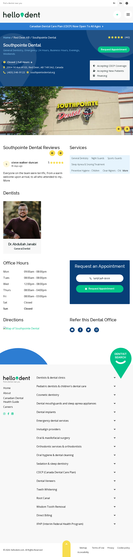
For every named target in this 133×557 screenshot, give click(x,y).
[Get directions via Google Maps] (33, 328)
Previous (119, 129)
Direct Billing (44, 515)
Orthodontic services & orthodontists (59, 446)
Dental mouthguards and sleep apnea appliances (66, 403)
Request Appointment (114, 49)
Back (117, 15)
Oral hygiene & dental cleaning (55, 455)
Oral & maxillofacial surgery (53, 438)
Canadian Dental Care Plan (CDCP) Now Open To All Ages (65, 26)
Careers (8, 407)
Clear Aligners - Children (114, 170)
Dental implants (46, 412)
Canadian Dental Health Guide (13, 400)
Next (127, 129)
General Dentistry (79, 158)
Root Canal (43, 498)
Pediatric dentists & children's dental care (61, 386)
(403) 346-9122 (15, 72)
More (15, 180)
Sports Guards (115, 158)
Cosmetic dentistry (47, 395)
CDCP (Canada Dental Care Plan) (56, 472)
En (121, 3)
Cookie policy (123, 547)
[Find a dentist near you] (12, 3)
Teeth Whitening (46, 489)
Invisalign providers (48, 429)
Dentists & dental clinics (50, 377)
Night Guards (97, 158)
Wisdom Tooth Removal (51, 506)
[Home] (21, 15)
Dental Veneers (45, 481)
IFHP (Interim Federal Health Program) (59, 524)
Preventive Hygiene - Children (85, 170)
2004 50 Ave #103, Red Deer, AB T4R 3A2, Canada (34, 67)
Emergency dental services (52, 420)
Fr (114, 3)
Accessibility (83, 552)
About (7, 393)
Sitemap (83, 547)
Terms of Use (98, 547)
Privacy (111, 547)
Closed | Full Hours (18, 62)
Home (7, 37)
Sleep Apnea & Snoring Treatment (88, 164)
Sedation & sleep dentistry (52, 463)
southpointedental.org (42, 72)
